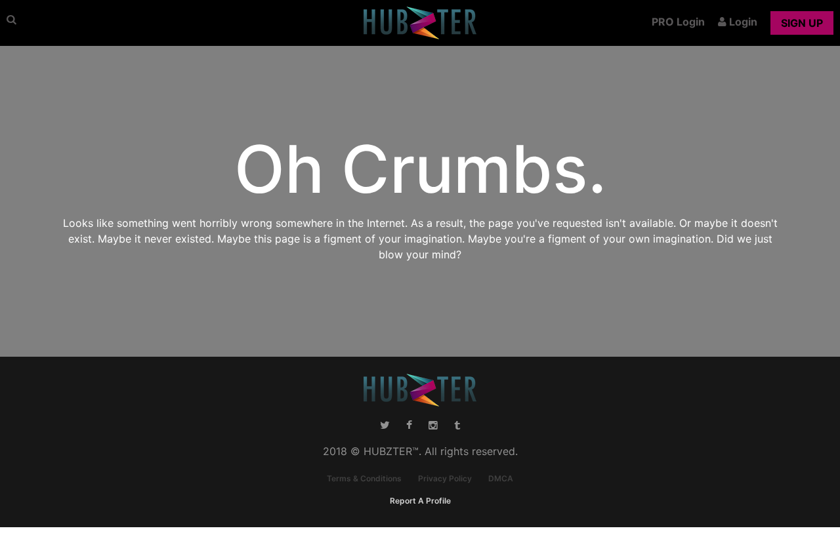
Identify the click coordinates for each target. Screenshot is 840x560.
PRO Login (678, 21)
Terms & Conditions (364, 478)
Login (741, 21)
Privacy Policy (445, 478)
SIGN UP (802, 23)
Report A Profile (420, 501)
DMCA (500, 478)
